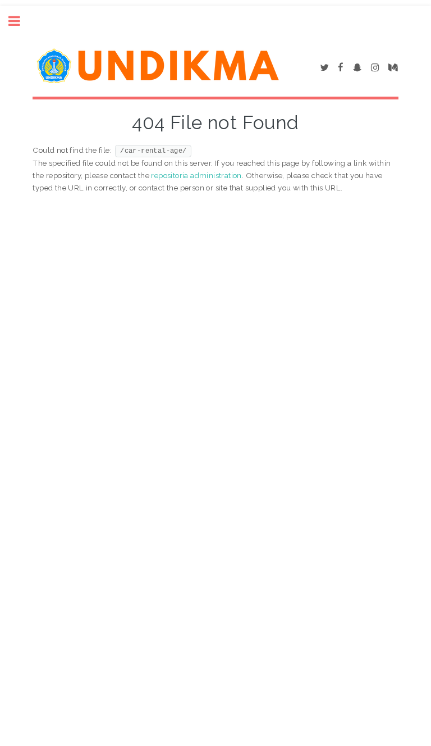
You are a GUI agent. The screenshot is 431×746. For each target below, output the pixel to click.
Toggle (20, 21)
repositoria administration (196, 175)
